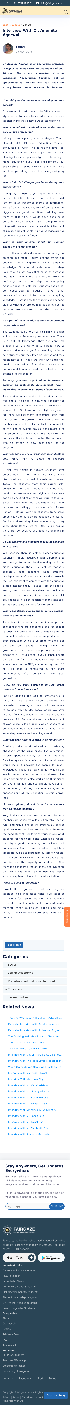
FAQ (5, 1339)
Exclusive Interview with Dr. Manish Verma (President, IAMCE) (33, 1025)
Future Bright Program (16, 1371)
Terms (16, 1397)
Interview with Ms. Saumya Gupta (28, 1091)
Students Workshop (14, 1365)
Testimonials (10, 1345)
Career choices (18, 997)
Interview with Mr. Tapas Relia (26, 1115)
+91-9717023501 (22, 3)
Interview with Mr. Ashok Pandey (28, 1097)
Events (7, 1328)
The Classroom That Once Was (26, 1042)
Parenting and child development (31, 981)
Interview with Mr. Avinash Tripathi (29, 1103)
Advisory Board (12, 1334)
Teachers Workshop (14, 1360)
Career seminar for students (19, 1270)
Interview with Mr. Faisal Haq (25, 1122)
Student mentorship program (20, 1297)
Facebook (12, 945)
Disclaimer (27, 1397)
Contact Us (9, 1323)
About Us (8, 1318)
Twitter (53, 1378)
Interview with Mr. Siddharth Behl (28, 1128)
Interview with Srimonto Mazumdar (29, 1134)
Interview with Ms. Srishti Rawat (27, 1073)
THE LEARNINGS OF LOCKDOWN (27, 1048)
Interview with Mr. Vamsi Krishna (28, 1085)
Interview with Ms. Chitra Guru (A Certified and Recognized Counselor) (34, 1055)
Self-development (20, 973)
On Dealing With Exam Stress (20, 1302)
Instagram (9, 1378)
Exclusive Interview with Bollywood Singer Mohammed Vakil (33, 1031)
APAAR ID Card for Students (19, 1286)
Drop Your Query (55, 1395)
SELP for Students (13, 1354)
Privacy (7, 1397)
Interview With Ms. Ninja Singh (26, 1079)
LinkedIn (39, 1378)
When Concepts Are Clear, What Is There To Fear (34, 1067)
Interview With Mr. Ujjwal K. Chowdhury (32, 1109)
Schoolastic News (13, 1281)
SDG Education (11, 1275)
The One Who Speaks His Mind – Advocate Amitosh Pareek (34, 1019)
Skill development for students (20, 1291)
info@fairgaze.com (52, 3)
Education (15, 989)
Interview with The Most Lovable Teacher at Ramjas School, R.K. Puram (34, 1061)
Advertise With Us (13, 1400)
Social (12, 965)
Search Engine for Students (19, 1308)
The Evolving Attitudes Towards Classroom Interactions (34, 1037)
